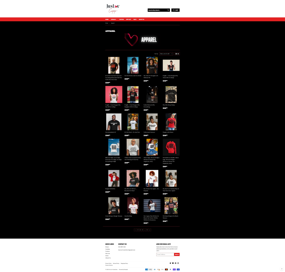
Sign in (166, 6)
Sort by (156, 54)
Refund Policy (116, 263)
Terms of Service (109, 265)
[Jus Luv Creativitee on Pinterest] (175, 263)
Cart (176, 10)
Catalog (113, 19)
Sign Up (177, 254)
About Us (141, 19)
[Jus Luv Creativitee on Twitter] (170, 263)
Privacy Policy (108, 263)
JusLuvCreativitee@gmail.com (126, 250)
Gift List (128, 19)
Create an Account (175, 6)
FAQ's (134, 19)
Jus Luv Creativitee (113, 269)
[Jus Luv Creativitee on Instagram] (178, 263)
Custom (121, 19)
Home (107, 19)
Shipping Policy (124, 263)
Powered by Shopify (123, 269)
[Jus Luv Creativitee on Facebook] (173, 263)
